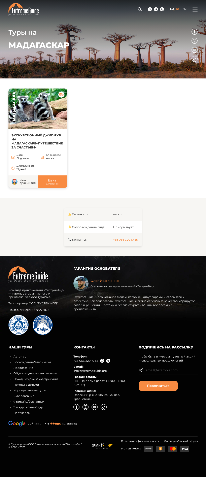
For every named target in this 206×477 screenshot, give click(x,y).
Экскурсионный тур (28, 407)
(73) (69, 423)
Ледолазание (23, 367)
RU (178, 9)
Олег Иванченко (105, 281)
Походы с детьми (26, 384)
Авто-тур (20, 356)
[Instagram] (195, 41)
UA (172, 9)
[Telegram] (156, 9)
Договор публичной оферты (181, 441)
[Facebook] (195, 32)
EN (184, 9)
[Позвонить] (162, 9)
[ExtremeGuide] (68, 9)
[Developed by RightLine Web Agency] (102, 446)
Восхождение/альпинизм (32, 362)
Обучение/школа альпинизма (35, 373)
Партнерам (21, 412)
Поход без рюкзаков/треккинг (35, 379)
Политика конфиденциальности (140, 441)
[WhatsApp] (150, 9)
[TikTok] (195, 59)
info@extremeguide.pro (90, 370)
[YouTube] (195, 50)
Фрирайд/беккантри (28, 401)
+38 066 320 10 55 (125, 239)
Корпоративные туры (29, 390)
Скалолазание (23, 396)
